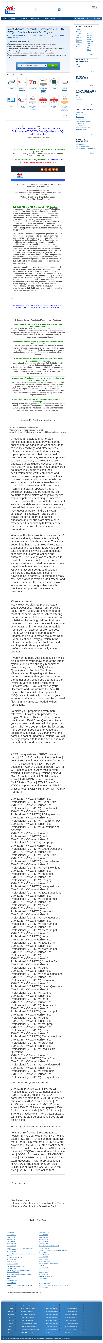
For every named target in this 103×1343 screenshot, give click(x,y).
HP (77, 48)
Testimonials (11, 1314)
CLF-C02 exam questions (71, 1323)
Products (12, 18)
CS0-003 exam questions (71, 1320)
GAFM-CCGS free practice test (44, 1145)
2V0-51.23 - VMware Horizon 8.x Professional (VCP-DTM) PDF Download (35, 866)
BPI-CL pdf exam (31, 1135)
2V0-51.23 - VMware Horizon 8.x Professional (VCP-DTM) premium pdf (34, 922)
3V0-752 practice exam (25, 1113)
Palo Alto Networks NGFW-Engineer (49, 1263)
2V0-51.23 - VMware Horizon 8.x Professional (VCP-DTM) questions (32, 910)
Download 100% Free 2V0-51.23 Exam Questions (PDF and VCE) (44, 185)
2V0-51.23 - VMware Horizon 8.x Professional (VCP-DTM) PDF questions (35, 813)
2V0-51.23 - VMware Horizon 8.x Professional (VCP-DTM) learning (31, 878)
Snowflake (90, 45)
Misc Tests (79, 125)
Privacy (10, 1326)
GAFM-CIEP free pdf (23, 1132)
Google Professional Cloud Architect (49, 1246)
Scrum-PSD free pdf (30, 1141)
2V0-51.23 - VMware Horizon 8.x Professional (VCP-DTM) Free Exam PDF (36, 819)
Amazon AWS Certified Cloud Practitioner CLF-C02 (53, 1250)
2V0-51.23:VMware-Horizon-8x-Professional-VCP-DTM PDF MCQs (25, 1292)
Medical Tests (80, 123)
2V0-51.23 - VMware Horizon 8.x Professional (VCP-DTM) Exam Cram (33, 800)
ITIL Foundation (80, 144)
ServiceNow (90, 43)
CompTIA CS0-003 (12, 1268)
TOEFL (78, 66)
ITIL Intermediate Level (82, 146)
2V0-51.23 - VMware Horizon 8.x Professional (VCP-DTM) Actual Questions (37, 972)
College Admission (81, 115)
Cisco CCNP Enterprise (27, 1320)
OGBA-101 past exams (32, 1154)
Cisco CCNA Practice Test (27, 1317)
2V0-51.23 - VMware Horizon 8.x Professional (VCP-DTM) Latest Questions (37, 985)
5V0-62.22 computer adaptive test (32, 1096)
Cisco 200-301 (11, 1239)
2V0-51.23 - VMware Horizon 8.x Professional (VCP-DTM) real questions (35, 885)
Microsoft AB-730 (43, 1281)
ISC (88, 31)
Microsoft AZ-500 (43, 1272)
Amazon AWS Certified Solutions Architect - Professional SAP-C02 (18, 1271)
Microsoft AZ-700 (43, 1274)
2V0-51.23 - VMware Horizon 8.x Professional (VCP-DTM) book (31, 835)
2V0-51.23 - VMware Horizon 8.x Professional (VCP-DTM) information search (37, 979)
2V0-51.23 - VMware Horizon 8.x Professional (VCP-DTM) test (31, 954)
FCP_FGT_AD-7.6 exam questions (73, 1332)
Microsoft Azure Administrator (28, 1314)
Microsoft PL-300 (11, 1283)
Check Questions (43, 199)
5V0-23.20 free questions (33, 1116)
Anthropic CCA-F (11, 1276)
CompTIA (78, 37)
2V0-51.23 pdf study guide (37, 1109)
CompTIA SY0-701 (12, 1232)
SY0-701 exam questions (52, 1305)
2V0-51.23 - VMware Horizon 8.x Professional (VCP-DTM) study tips (32, 872)
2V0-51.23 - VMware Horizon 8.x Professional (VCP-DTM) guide (31, 966)
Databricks (79, 40)
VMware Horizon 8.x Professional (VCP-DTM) (43, 193)
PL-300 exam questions (71, 1308)
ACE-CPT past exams (24, 1148)
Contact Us (11, 1320)
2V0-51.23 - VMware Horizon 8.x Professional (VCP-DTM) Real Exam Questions (33, 1049)
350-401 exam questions (71, 1314)
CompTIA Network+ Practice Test (29, 1308)
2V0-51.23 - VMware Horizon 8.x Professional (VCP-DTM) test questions (35, 1076)
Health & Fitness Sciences (83, 121)
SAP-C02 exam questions (52, 1323)
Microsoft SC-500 (43, 1268)
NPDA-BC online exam (25, 1163)
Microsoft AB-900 (11, 1251)
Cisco (77, 35)
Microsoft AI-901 (43, 1252)
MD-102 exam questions (71, 1317)
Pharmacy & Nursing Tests (83, 127)
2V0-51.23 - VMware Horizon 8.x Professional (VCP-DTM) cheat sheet (33, 1004)
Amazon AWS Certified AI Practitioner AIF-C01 (19, 1285)
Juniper (89, 33)
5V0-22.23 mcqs (49, 1110)
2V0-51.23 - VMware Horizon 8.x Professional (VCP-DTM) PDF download (35, 1063)
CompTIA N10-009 (12, 1280)
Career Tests (79, 112)
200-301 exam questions (52, 1311)
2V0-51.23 (44, 191)
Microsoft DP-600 (43, 1241)
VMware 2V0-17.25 (44, 1248)
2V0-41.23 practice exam (26, 1088)
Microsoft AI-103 (11, 1237)
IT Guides (10, 1308)
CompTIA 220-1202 (44, 1283)
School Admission (81, 129)
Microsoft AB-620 (43, 1287)
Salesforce (90, 41)
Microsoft (89, 35)
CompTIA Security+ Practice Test (29, 1305)
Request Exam (35, 18)
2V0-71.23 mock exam (38, 1101)
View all (65, 115)
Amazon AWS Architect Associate (29, 1323)
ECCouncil (79, 42)
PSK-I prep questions (45, 1160)
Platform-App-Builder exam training (34, 1165)
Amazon (78, 29)
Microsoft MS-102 (43, 1259)
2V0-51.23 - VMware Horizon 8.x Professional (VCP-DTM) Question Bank (35, 960)
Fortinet (78, 44)
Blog (9, 1317)
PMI (77, 81)
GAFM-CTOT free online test (36, 1170)
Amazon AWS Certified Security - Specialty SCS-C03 (53, 1285)
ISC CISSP (10, 1287)
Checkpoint (79, 33)
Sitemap (10, 1332)
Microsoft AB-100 (11, 1246)
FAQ (60, 18)
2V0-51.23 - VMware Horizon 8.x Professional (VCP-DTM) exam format (34, 807)
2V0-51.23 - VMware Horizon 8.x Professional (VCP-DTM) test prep (32, 841)
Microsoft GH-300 (43, 1237)
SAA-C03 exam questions (52, 1314)
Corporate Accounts (49, 18)
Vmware (44, 195)
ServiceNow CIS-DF (12, 1264)
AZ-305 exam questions (51, 1326)
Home (5, 18)
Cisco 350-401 (11, 1241)
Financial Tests (80, 117)
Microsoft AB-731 (43, 1279)
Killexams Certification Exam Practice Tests (37, 1203)
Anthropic (78, 31)
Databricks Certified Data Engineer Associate (19, 1274)
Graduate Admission (81, 119)
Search (52, 65)
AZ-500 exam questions (71, 1326)
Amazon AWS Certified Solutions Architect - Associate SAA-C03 (21, 1254)
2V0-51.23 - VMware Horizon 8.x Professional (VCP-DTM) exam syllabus (35, 860)
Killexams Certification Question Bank (34, 1206)
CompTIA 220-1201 (44, 1261)
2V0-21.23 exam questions (35, 1103)
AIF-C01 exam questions (52, 1329)
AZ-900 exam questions (71, 1311)
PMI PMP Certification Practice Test (29, 1326)
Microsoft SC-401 (43, 1239)
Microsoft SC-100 (43, 1257)
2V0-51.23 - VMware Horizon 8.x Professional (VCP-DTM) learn (31, 935)
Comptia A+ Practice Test (27, 1311)
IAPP (88, 29)
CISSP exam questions (70, 1329)
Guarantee (10, 1311)
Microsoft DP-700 (11, 1262)
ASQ (77, 95)
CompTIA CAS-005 (44, 1254)
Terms (9, 1329)
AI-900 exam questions (51, 1317)
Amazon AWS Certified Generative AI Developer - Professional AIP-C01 (20, 1248)
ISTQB (78, 97)
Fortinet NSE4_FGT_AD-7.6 (14, 1257)
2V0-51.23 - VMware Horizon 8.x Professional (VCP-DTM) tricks (31, 903)
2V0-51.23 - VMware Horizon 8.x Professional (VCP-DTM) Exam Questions (36, 847)
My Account (80, 18)
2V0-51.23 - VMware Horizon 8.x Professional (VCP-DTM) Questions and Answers (35, 827)
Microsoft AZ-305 (11, 1243)
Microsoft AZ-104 (11, 1235)
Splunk (89, 48)
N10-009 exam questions (71, 1305)
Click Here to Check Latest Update (42, 197)
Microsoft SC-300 (11, 1259)
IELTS (77, 64)
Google (78, 46)
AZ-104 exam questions (51, 1308)
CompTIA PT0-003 (44, 1270)
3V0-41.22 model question (45, 1091)
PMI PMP (9, 1278)
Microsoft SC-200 (43, 1235)
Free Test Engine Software (37, 159)
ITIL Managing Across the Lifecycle (85, 148)
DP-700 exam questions (51, 1320)
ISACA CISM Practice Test (27, 1332)
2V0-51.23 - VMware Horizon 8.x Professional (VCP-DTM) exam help (32, 1069)
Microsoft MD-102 (44, 1232)
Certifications (23, 18)
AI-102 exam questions (51, 1332)
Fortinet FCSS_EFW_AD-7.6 (46, 1276)
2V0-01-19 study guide (24, 1094)
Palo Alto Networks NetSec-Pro (15, 1266)
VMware (89, 50)
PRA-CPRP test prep (32, 1157)
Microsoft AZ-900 (43, 1243)
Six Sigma (79, 100)
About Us (10, 1323)
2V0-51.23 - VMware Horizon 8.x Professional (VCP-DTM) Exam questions (36, 891)
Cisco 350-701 (43, 1265)
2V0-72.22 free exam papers (37, 1107)
